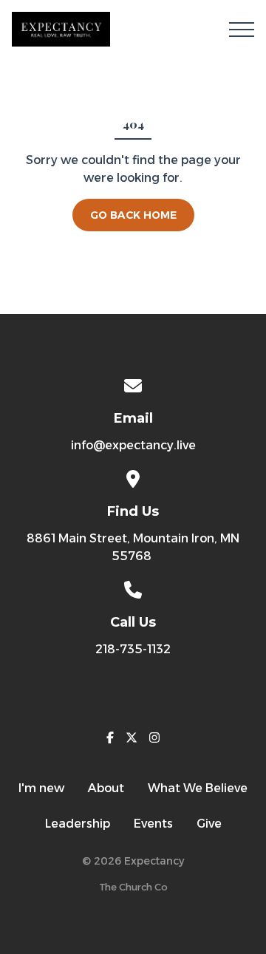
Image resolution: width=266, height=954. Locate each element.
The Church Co (133, 887)
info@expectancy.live (133, 445)
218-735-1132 (133, 649)
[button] (241, 29)
